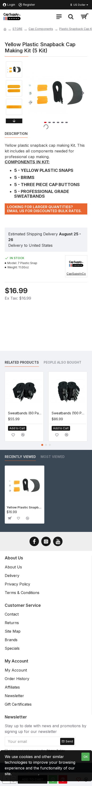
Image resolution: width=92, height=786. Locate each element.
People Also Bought (62, 362)
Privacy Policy (25, 773)
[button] (29, 93)
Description (16, 134)
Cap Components (41, 29)
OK (86, 757)
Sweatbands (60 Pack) (25, 413)
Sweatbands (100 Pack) (69, 413)
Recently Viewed (20, 457)
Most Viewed (53, 457)
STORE (17, 29)
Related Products (22, 362)
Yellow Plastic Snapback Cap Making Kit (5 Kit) (24, 507)
